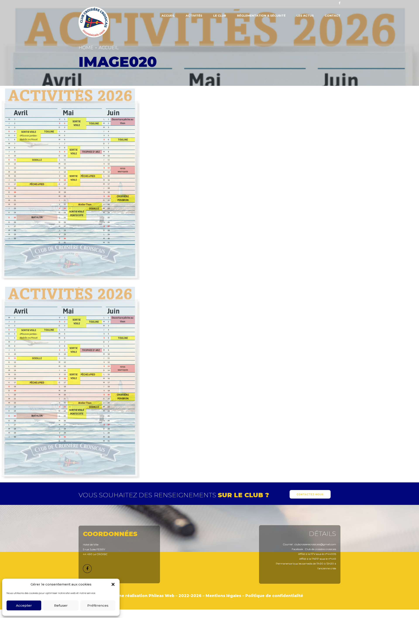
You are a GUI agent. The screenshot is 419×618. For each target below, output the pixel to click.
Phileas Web (161, 595)
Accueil (168, 15)
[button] (113, 584)
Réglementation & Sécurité (261, 15)
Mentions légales (223, 595)
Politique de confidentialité (274, 595)
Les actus (305, 15)
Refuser (61, 605)
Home (86, 47)
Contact (332, 15)
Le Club (219, 15)
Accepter (24, 605)
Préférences (97, 605)
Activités (194, 15)
